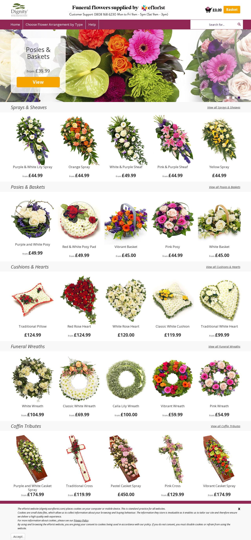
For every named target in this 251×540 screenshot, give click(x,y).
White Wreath (32, 406)
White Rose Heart (126, 326)
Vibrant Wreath (173, 406)
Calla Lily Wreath (126, 406)
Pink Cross (173, 486)
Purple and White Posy (32, 244)
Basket (232, 9)
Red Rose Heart (79, 326)
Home (15, 24)
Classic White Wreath (79, 406)
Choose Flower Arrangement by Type (54, 24)
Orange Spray (79, 167)
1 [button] (228, 97)
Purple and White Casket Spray (33, 488)
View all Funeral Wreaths (224, 346)
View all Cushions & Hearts (223, 267)
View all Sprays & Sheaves (223, 107)
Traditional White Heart (219, 326)
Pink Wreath (219, 406)
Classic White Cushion (172, 326)
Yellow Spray (219, 167)
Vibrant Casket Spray (219, 486)
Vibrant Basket (126, 247)
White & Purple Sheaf (126, 167)
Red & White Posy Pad (79, 247)
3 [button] (239, 97)
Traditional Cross (79, 486)
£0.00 (217, 9)
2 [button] (233, 97)
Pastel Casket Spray (126, 486)
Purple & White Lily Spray (32, 167)
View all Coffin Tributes (225, 426)
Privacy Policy (81, 520)
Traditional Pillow (32, 326)
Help (92, 24)
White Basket (219, 247)
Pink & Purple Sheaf (172, 167)
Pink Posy (172, 247)
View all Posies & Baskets (224, 187)
